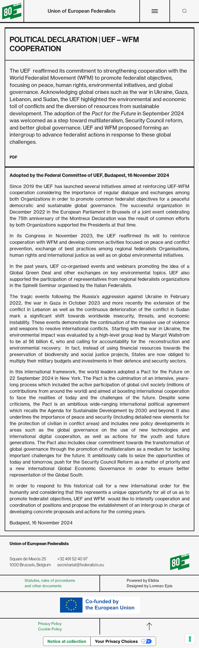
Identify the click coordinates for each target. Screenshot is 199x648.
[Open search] (184, 10)
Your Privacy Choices (116, 641)
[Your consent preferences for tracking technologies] (190, 639)
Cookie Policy (50, 629)
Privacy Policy (49, 623)
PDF (13, 157)
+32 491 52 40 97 (72, 558)
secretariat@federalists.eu (80, 564)
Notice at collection (66, 641)
